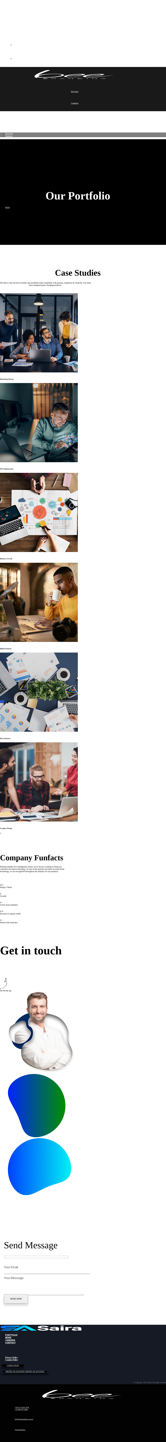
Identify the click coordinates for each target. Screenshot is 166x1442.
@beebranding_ (20, 1430)
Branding (4, 554)
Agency (3, 464)
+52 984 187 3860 (21, 1409)
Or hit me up (5, 991)
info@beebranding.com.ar (24, 1419)
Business (3, 643)
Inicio (7, 207)
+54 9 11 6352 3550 (22, 1407)
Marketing (4, 374)
